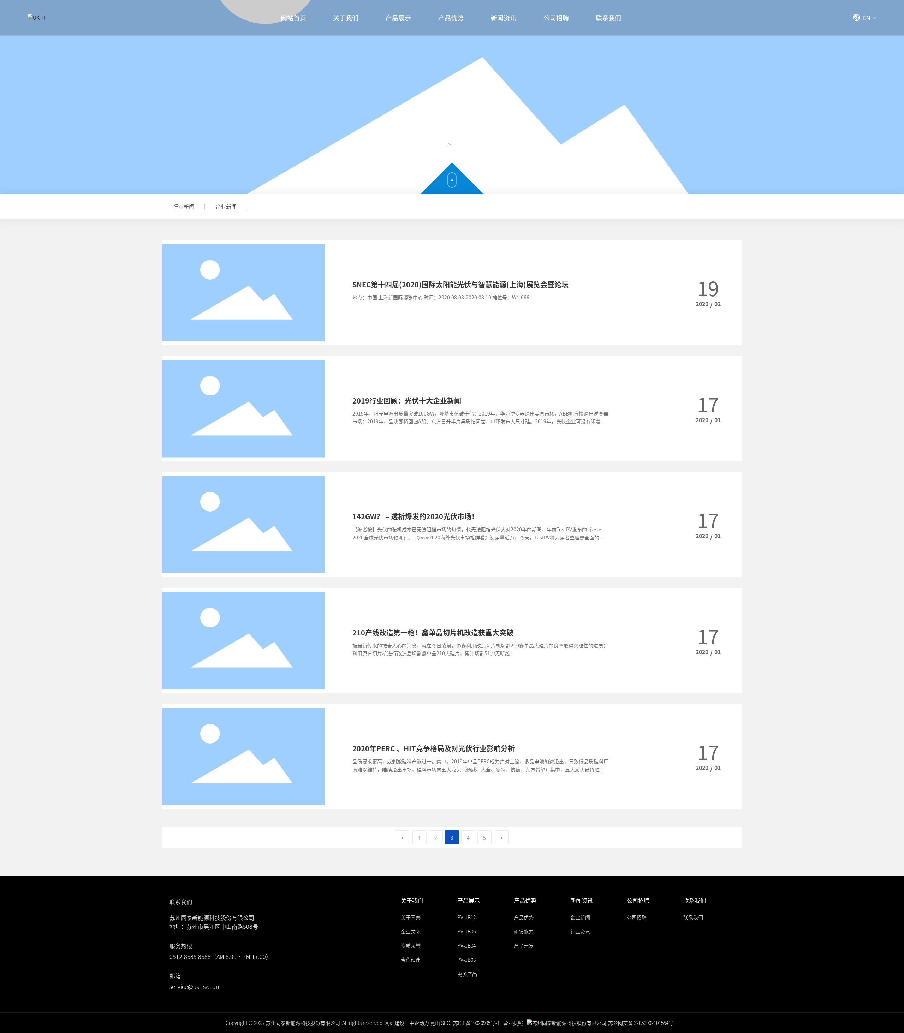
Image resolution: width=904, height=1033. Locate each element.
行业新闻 (183, 206)
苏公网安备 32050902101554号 (640, 1022)
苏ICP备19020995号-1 (476, 1022)
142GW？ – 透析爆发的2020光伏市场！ (415, 516)
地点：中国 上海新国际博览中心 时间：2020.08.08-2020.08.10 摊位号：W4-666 (440, 297)
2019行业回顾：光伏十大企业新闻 (406, 400)
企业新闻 (226, 206)
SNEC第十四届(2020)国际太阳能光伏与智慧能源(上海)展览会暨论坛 (460, 284)
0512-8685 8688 (190, 956)
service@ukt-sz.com (195, 986)
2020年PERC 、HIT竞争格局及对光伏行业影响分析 (433, 748)
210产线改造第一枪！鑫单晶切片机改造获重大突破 (432, 632)
